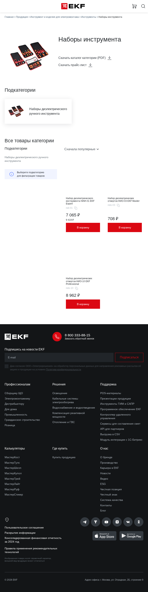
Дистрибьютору (14, 403)
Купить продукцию (64, 457)
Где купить (59, 448)
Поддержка (108, 384)
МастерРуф (12, 489)
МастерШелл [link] (13, 467)
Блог (103, 510)
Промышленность (16, 414)
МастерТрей (12, 478)
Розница (10, 425)
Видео (104, 478)
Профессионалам (17, 384)
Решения (59, 384)
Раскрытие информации (20, 532)
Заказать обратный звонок (79, 338)
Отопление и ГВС (63, 422)
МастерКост (12, 457)
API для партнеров (112, 428)
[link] (84, 522)
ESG (103, 483)
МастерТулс (12, 462)
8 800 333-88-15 (77, 335)
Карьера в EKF (109, 467)
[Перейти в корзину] (134, 6)
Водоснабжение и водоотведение (73, 407)
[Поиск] (143, 6)
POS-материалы (110, 393)
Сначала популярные (79, 149)
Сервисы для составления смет (120, 423)
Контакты (106, 505)
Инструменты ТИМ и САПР (117, 403)
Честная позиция (111, 489)
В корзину (83, 227)
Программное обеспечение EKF (120, 409)
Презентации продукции (115, 398)
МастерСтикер (14, 494)
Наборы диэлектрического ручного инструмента (26, 159)
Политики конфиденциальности (63, 369)
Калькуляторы (15, 448)
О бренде (106, 457)
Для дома (11, 409)
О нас (104, 448)
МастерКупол (13, 473)
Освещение (59, 393)
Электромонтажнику (17, 398)
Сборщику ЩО (14, 393)
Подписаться (129, 357)
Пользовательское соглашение (24, 527)
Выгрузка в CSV (110, 434)
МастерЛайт (12, 483)
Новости (105, 473)
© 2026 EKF (11, 579)
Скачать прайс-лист (72, 65)
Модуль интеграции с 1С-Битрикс (121, 439)
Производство (109, 462)
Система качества (111, 499)
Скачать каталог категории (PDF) (82, 57)
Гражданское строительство (22, 419)
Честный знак (108, 494)
